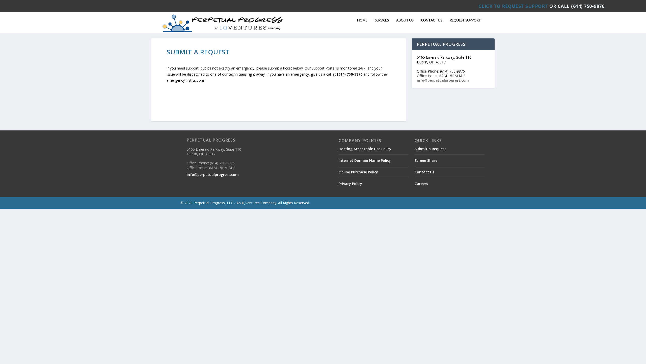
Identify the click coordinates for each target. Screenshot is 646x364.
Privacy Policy (350, 183)
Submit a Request (430, 148)
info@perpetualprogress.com (443, 80)
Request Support (465, 20)
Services (382, 20)
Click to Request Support (513, 6)
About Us (404, 20)
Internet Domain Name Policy (365, 160)
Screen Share (426, 160)
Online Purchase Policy (358, 172)
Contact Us (431, 20)
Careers (421, 183)
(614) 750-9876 (587, 6)
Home (362, 20)
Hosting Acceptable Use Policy (365, 148)
